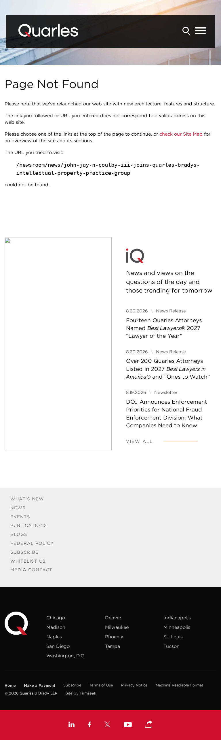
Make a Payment (39, 685)
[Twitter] (107, 725)
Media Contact (31, 569)
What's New (27, 499)
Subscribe (24, 552)
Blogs (18, 534)
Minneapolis (176, 627)
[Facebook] (89, 725)
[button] (149, 724)
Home (10, 685)
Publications (28, 525)
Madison (55, 627)
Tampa (112, 646)
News (18, 508)
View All (139, 441)
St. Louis (173, 637)
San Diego (58, 646)
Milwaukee (117, 627)
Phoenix (114, 637)
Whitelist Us (28, 561)
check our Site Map (181, 134)
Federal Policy (32, 543)
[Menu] (200, 31)
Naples (54, 637)
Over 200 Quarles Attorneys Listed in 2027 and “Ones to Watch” (168, 368)
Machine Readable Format (179, 685)
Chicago (55, 618)
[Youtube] (128, 725)
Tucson (171, 646)
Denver (113, 618)
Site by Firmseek (81, 693)
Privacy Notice (134, 685)
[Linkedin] (71, 725)
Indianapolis (177, 618)
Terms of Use (101, 685)
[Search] (186, 31)
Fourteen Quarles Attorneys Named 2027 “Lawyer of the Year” (164, 328)
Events (20, 516)
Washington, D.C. (65, 656)
